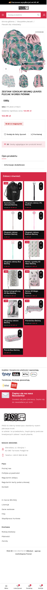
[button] (4, 51)
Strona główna (8, 21)
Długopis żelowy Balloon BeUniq (32, 233)
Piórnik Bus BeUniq (33, 321)
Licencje (5, 505)
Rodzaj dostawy (8, 532)
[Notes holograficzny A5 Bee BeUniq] (13, 279)
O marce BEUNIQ (9, 500)
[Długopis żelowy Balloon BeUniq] (34, 221)
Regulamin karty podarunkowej (15, 482)
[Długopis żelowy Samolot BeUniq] (13, 221)
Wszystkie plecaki (25, 21)
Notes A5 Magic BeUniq (31, 292)
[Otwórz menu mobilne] (3, 15)
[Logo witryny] (23, 8)
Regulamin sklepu (10, 478)
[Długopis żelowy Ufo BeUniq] (34, 191)
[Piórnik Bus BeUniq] (34, 309)
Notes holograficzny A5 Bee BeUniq (12, 292)
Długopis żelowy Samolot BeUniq (10, 233)
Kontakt (5, 487)
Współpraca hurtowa (11, 518)
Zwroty (5, 541)
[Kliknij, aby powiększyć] (6, 68)
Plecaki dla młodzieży (11, 24)
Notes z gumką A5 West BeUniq (32, 263)
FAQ (3, 514)
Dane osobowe (8, 509)
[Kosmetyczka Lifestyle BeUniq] (13, 191)
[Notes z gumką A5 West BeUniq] (34, 250)
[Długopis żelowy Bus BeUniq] (13, 250)
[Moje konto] (44, 15)
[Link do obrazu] (14, 417)
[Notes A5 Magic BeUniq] (34, 279)
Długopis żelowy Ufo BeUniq (33, 204)
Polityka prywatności (11, 473)
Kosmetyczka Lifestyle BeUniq (10, 204)
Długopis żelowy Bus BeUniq (12, 263)
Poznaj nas (6, 468)
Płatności (6, 536)
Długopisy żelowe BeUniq (11, 322)
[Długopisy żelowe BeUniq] (13, 309)
